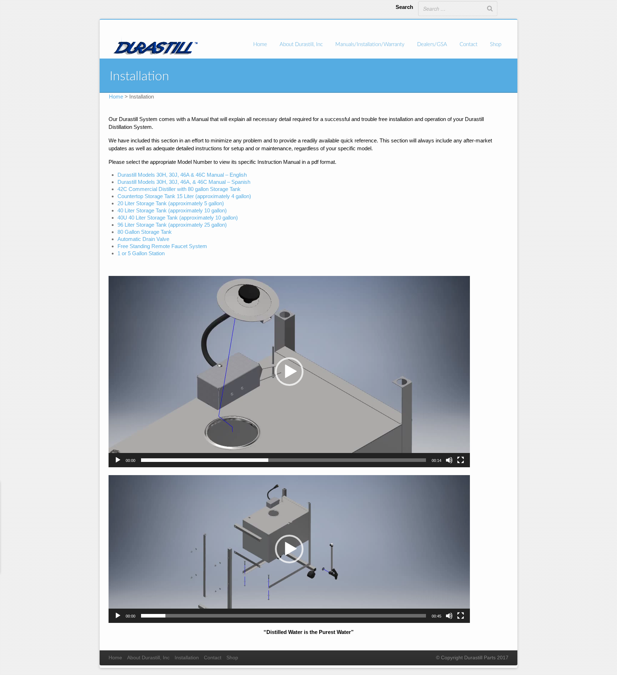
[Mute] (449, 460)
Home (260, 44)
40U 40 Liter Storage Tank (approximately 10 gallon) (177, 218)
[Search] (490, 8)
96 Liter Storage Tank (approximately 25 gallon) (172, 225)
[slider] (283, 460)
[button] (289, 371)
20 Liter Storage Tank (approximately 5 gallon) (170, 203)
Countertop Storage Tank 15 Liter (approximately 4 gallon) (184, 196)
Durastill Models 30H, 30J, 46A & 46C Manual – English (182, 175)
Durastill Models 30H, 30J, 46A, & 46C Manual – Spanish (183, 182)
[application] (289, 371)
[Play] (117, 460)
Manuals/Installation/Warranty (370, 44)
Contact (468, 44)
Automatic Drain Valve (143, 239)
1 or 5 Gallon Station (141, 253)
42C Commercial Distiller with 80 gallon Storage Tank (179, 189)
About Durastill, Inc (301, 44)
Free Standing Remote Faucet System (162, 246)
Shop (495, 44)
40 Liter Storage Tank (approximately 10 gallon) (172, 210)
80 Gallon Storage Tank (144, 232)
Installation (187, 657)
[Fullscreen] (460, 460)
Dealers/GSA (432, 44)
